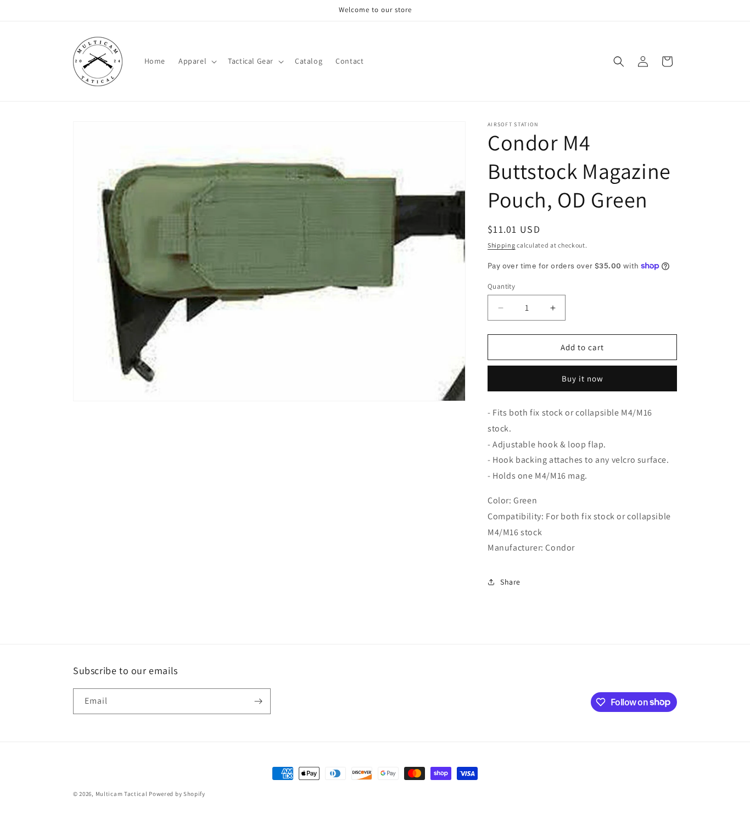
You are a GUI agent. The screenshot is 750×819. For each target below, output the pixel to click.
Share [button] (510, 582)
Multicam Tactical (122, 794)
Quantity (501, 286)
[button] (196, 60)
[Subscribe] (258, 701)
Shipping (502, 245)
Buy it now (582, 378)
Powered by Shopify (177, 794)
